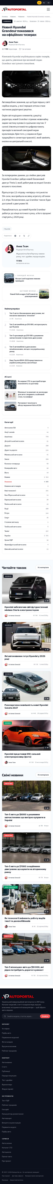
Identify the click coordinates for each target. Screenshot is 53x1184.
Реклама (5, 1180)
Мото (26, 473)
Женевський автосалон (26, 455)
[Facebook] (20, 236)
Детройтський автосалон (26, 441)
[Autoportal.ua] (14, 9)
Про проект (6, 1161)
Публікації (6, 1071)
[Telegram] (15, 236)
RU (44, 3)
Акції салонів (26, 432)
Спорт (26, 518)
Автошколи (6, 1152)
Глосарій (5, 1109)
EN (49, 3)
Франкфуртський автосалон (26, 545)
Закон (26, 459)
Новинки (7, 21)
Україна (26, 536)
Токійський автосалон (26, 527)
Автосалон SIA (26, 428)
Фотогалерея (7, 1042)
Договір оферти (17, 1176)
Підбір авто (6, 1033)
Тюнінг (26, 531)
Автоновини (7, 1062)
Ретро (26, 513)
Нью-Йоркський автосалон (26, 495)
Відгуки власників (9, 1046)
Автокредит (7, 1118)
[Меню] (48, 9)
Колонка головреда (26, 464)
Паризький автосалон (26, 500)
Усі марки (5, 1029)
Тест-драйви (7, 1080)
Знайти (45, 1016)
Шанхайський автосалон (26, 549)
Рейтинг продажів (9, 1051)
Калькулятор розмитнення (12, 1114)
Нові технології (26, 491)
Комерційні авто (26, 468)
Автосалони (7, 1143)
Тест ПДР (5, 1100)
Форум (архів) (7, 1089)
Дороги (26, 446)
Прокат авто (7, 1156)
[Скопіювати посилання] (29, 236)
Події (26, 509)
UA (39, 3)
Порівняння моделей (10, 1037)
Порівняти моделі (9, 1127)
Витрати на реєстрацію (11, 1123)
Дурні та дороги (26, 450)
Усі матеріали (43, 567)
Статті (4, 1067)
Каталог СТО (7, 1148)
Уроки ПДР (26, 540)
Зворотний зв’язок (16, 1180)
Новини (26, 477)
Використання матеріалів (34, 1176)
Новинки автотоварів (26, 486)
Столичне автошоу (26, 522)
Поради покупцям (9, 1076)
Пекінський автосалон (26, 504)
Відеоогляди (7, 1084)
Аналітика (26, 437)
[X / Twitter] (24, 236)
